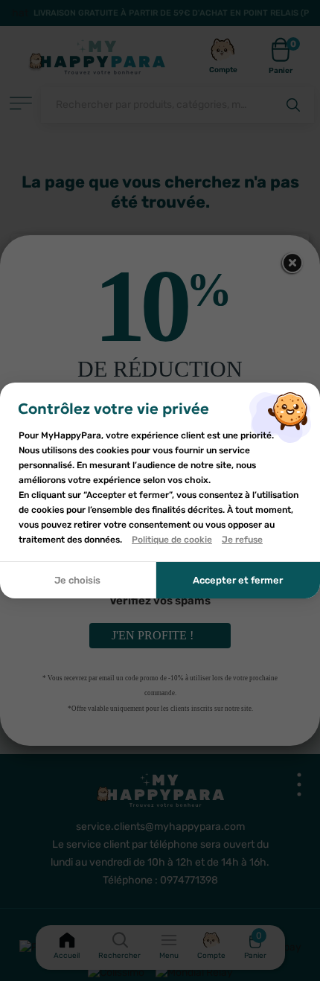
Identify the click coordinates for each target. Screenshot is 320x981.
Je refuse (242, 539)
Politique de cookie (172, 539)
